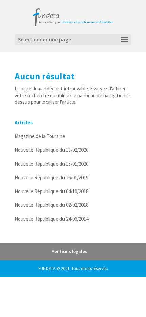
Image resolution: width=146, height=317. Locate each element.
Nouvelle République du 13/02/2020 (51, 150)
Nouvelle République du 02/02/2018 (51, 205)
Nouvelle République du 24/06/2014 (51, 219)
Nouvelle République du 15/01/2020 (51, 164)
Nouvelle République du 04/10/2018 (51, 191)
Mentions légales (69, 251)
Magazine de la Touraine (40, 136)
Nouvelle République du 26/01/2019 (51, 177)
